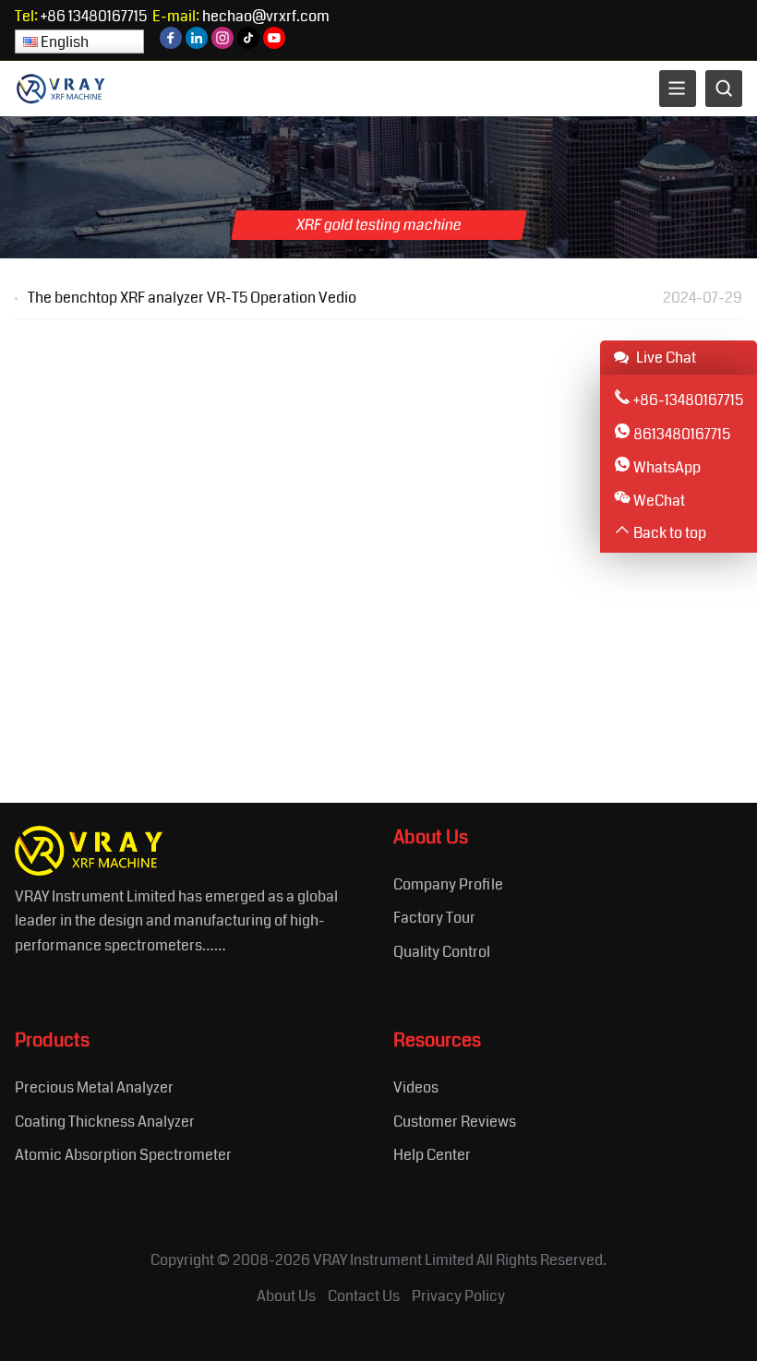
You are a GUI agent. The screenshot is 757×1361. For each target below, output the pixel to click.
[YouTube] (274, 43)
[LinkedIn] (197, 43)
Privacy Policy (458, 1296)
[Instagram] (222, 43)
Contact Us (364, 1296)
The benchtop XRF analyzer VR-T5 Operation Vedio (192, 297)
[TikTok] (248, 43)
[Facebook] (171, 43)
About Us (286, 1296)
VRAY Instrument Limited (393, 1260)
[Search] (723, 88)
